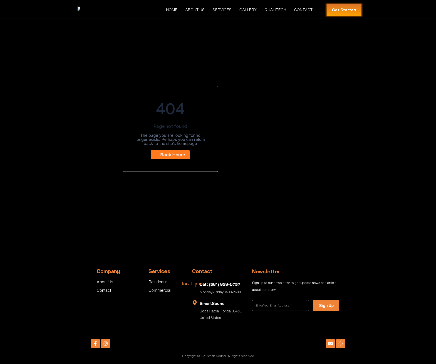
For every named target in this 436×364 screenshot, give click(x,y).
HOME (171, 10)
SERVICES (222, 10)
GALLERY (248, 10)
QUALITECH (275, 10)
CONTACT (303, 10)
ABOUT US (195, 10)
